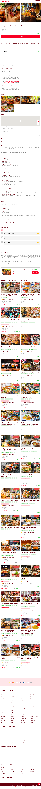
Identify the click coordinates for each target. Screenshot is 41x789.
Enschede (12, 706)
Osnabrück (32, 755)
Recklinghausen (33, 757)
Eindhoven (12, 704)
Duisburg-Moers (14, 749)
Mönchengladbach (33, 749)
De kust (2, 742)
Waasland (32, 738)
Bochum (2, 755)
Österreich (3, 779)
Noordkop (22, 706)
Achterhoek (3, 692)
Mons (21, 736)
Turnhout (32, 734)
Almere (2, 696)
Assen (2, 706)
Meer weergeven (20, 247)
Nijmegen (22, 704)
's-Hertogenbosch (33, 692)
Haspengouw (13, 734)
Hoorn (21, 694)
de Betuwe (3, 716)
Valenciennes (32, 771)
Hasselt (12, 736)
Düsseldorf (13, 753)
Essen (12, 755)
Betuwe (2, 710)
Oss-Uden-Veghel (23, 712)
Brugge (2, 734)
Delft (2, 718)
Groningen (12, 716)
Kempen (12, 738)
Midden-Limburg (23, 702)
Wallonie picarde (33, 740)
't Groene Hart (13, 714)
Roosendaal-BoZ (23, 718)
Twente (31, 698)
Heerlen (12, 720)
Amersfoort (3, 698)
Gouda (12, 712)
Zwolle (31, 722)
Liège (21, 730)
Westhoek (32, 742)
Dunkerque (13, 767)
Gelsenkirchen (13, 757)
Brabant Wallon (3, 732)
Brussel (2, 736)
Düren (12, 751)
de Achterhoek (3, 714)
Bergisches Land (4, 751)
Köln (21, 753)
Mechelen (22, 734)
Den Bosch (3, 720)
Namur (21, 738)
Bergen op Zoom (4, 708)
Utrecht (31, 702)
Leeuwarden (22, 696)
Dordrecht (12, 698)
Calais (2, 771)
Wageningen (32, 710)
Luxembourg (22, 732)
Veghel (31, 708)
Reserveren (35, 272)
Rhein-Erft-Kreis (33, 759)
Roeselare (32, 730)
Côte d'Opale (3, 773)
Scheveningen (23, 722)
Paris (21, 771)
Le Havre (12, 771)
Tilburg (31, 696)
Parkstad (22, 714)
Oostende (22, 742)
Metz (21, 767)
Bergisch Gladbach (4, 753)
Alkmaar (2, 694)
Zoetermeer (32, 720)
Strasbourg (32, 769)
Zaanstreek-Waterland (34, 716)
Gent (11, 730)
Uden (31, 700)
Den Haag (2, 722)
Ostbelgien (32, 728)
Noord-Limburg (23, 708)
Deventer (12, 694)
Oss (21, 710)
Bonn (2, 757)
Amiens (2, 767)
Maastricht (22, 700)
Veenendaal (32, 706)
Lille (11, 773)
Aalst (2, 728)
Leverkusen (22, 755)
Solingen (2, 761)
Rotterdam (22, 720)
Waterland (32, 712)
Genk (12, 728)
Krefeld (21, 751)
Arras (2, 769)
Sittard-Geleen (33, 694)
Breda (2, 712)
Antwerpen (3, 730)
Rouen (31, 767)
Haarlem (12, 718)
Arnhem (2, 704)
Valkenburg (32, 704)
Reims (21, 773)
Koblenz (21, 749)
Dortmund (2, 759)
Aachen (2, 749)
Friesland (12, 710)
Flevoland (12, 708)
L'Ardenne (12, 742)
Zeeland (31, 718)
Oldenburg (32, 753)
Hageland (12, 732)
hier (3, 68)
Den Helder (13, 692)
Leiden (21, 698)
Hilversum (22, 692)
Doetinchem (13, 696)
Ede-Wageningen (14, 702)
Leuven (21, 728)
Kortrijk (12, 740)
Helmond (12, 722)
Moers (21, 757)
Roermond (22, 716)
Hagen (12, 759)
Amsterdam (3, 700)
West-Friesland (33, 714)
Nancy (21, 769)
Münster (31, 751)
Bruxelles (2, 738)
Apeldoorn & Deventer (5, 702)
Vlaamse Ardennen (33, 736)
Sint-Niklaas (32, 732)
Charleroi (2, 740)
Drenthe (12, 700)
